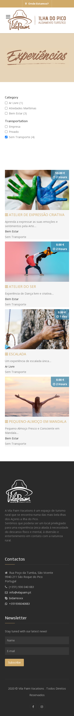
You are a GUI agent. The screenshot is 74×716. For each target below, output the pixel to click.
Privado (14, 132)
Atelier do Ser (22, 286)
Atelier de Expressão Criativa (36, 214)
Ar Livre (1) (16, 103)
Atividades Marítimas (22, 108)
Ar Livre (10, 366)
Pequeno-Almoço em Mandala (37, 421)
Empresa (14, 126)
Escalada (17, 354)
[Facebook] (33, 706)
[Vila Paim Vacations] (37, 20)
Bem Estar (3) (18, 113)
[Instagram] (41, 706)
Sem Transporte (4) (22, 137)
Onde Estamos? (38, 3)
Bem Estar (12, 231)
